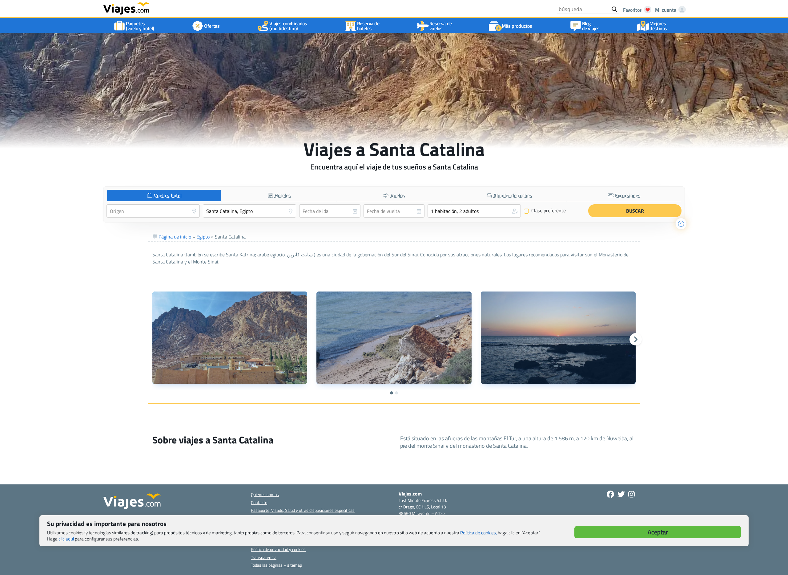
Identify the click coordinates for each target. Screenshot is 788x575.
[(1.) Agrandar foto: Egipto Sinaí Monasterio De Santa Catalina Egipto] (229, 338)
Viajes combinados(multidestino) (288, 26)
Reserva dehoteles (368, 26)
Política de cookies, (478, 532)
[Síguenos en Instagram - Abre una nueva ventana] (631, 494)
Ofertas (211, 26)
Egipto (203, 236)
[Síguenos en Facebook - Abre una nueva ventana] (610, 494)
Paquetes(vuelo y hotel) (140, 26)
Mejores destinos (658, 26)
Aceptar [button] (658, 532)
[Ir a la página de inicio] (126, 8)
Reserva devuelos (440, 26)
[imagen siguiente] (635, 339)
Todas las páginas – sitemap (276, 565)
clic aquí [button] (66, 538)
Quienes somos (265, 494)
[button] (474, 211)
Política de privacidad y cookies (278, 549)
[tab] (164, 195)
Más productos (517, 26)
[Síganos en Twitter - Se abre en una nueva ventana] (621, 494)
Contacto (259, 502)
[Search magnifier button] (614, 9)
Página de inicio (175, 236)
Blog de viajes (591, 26)
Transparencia (263, 557)
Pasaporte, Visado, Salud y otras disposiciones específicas (303, 510)
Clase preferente (545, 211)
